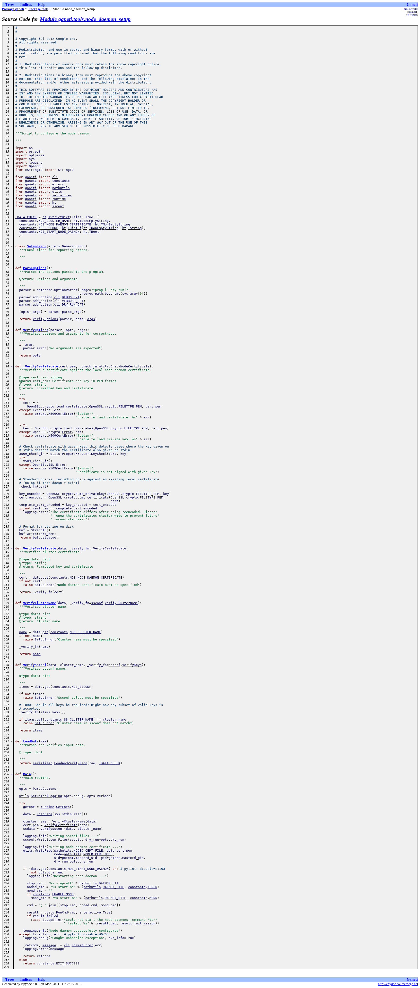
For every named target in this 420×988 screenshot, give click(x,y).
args (37, 312)
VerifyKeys (132, 665)
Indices (26, 4)
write (32, 534)
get (45, 577)
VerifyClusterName (39, 603)
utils (57, 191)
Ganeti (412, 4)
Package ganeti (13, 9)
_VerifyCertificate (40, 366)
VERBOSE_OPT (72, 301)
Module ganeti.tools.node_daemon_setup (85, 19)
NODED (152, 887)
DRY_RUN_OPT (72, 304)
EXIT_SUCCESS (67, 963)
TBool (94, 231)
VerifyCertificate (39, 548)
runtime (59, 199)
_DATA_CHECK (26, 217)
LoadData (31, 741)
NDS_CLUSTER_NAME (54, 221)
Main (27, 774)
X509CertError (61, 413)
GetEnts (63, 807)
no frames (411, 14)
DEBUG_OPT (70, 297)
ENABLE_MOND (63, 894)
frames (412, 11)
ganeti (31, 177)
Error (67, 432)
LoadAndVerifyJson (70, 763)
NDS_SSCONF (48, 228)
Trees (9, 4)
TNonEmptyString (94, 221)
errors (58, 184)
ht (54, 202)
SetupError (36, 246)
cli (55, 177)
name (23, 632)
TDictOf (74, 228)
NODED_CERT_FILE (88, 850)
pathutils (61, 188)
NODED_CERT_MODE (98, 854)
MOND (153, 898)
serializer (62, 195)
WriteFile (43, 850)
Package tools (38, 9)
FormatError (82, 945)
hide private (410, 8)
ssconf (58, 206)
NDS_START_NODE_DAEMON (59, 231)
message (49, 945)
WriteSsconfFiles (52, 839)
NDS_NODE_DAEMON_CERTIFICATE (65, 224)
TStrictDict (59, 217)
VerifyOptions (45, 319)
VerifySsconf (34, 665)
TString (135, 228)
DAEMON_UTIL (109, 883)
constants (61, 181)
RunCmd (62, 912)
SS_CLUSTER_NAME (78, 719)
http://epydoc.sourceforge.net (398, 984)
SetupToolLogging (46, 796)
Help (41, 4)
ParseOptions (34, 268)
